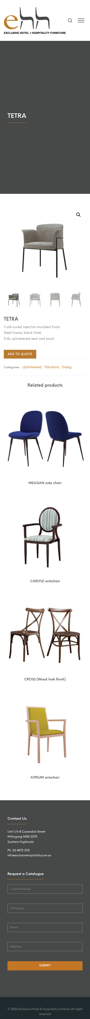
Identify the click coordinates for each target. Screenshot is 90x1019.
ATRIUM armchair (45, 777)
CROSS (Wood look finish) (45, 679)
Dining (67, 367)
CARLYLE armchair (45, 581)
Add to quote (20, 354)
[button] (78, 214)
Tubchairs (51, 367)
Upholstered (32, 367)
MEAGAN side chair (45, 483)
